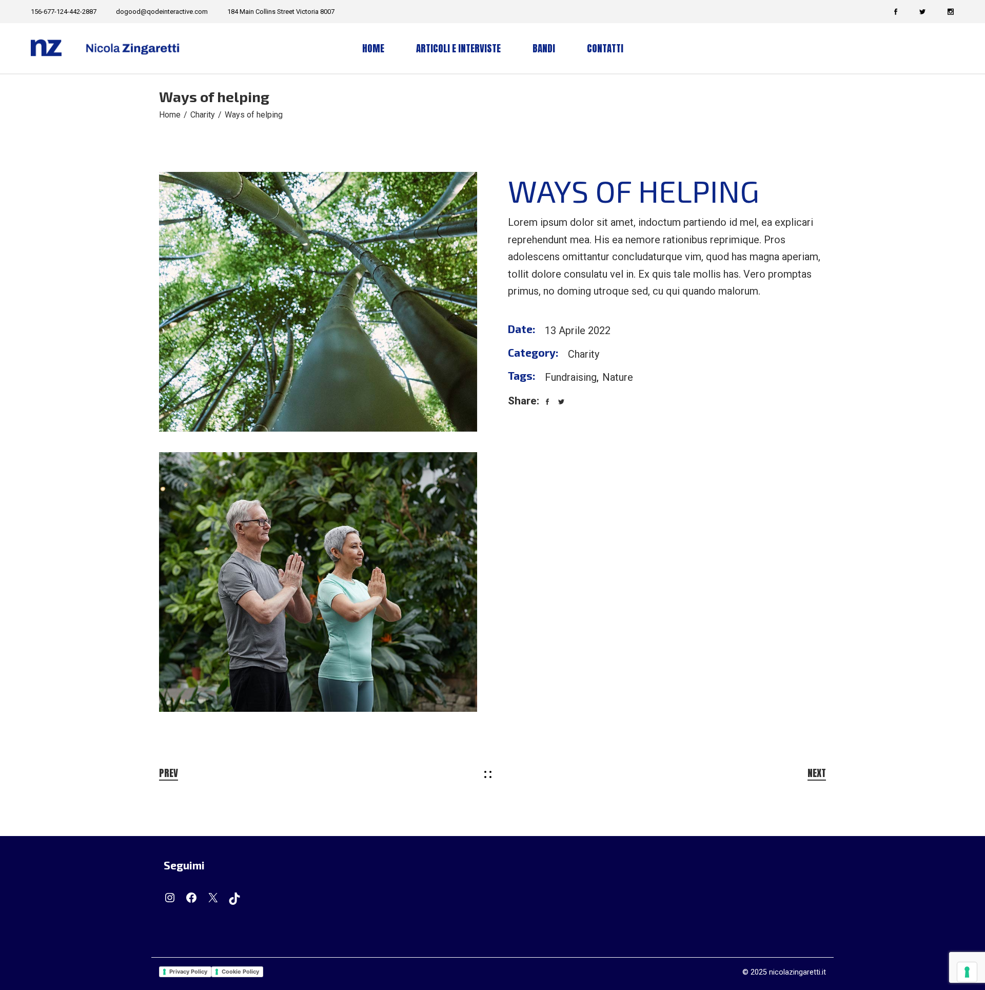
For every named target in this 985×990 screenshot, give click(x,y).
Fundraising (571, 377)
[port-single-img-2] (318, 582)
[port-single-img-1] (318, 302)
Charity (583, 354)
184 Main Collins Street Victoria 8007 (280, 11)
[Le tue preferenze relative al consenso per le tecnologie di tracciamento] (967, 972)
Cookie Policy (240, 971)
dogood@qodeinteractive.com (162, 11)
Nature (617, 377)
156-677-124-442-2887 (63, 11)
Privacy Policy (188, 971)
